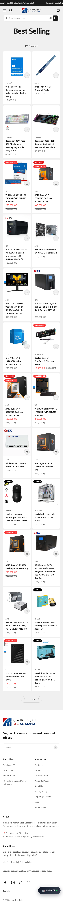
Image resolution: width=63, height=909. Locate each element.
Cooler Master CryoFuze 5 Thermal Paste (44, 361)
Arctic (37, 83)
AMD (36, 191)
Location (38, 770)
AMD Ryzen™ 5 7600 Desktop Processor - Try (45, 466)
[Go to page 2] (38, 699)
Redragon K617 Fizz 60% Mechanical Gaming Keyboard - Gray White (15, 145)
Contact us (39, 765)
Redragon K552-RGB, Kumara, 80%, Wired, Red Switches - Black (45, 144)
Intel (7, 354)
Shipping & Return (43, 796)
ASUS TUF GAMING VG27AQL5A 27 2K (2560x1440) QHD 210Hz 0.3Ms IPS (15, 308)
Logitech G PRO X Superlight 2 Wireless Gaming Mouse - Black (16, 517)
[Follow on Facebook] (5, 882)
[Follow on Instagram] (13, 882)
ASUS (36, 246)
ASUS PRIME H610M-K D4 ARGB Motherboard (46, 251)
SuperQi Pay (40, 807)
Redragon (9, 137)
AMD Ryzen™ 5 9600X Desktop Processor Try (17, 566)
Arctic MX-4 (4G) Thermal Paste (42, 88)
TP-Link (37, 618)
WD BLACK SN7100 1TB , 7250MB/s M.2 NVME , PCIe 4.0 (46, 412)
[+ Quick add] (27, 75)
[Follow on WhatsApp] (28, 882)
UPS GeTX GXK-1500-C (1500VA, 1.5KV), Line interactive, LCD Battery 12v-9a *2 (16, 254)
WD (7, 191)
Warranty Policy (42, 781)
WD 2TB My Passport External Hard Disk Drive (16, 676)
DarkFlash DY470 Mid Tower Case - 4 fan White (45, 517)
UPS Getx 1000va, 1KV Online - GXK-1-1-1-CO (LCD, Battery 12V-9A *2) (46, 308)
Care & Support (42, 775)
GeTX (7, 246)
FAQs (37, 802)
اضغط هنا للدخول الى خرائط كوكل (17, 862)
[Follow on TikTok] (21, 882)
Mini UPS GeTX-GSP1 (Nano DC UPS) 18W (16, 465)
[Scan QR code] (50, 18)
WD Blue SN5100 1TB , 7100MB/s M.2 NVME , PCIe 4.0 (16, 198)
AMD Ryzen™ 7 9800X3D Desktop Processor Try (14, 412)
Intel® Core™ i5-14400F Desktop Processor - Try (13, 361)
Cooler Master (39, 354)
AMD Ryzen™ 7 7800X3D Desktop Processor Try (43, 198)
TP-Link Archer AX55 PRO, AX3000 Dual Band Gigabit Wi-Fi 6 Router (45, 678)
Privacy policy (41, 791)
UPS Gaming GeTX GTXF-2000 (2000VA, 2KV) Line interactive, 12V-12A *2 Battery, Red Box (45, 571)
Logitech (8, 510)
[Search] (55, 18)
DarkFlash (38, 510)
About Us (39, 786)
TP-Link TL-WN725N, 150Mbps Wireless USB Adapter (46, 625)
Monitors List (9, 775)
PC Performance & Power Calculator (14, 782)
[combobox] (26, 18)
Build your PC (9, 765)
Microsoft (9, 83)
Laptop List (8, 770)
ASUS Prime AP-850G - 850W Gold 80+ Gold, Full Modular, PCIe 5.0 (17, 625)
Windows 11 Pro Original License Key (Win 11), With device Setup (16, 91)
